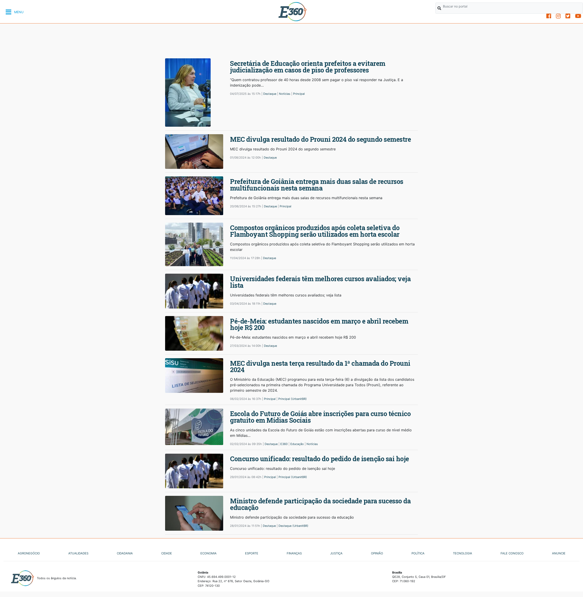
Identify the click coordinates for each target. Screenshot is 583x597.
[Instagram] (558, 16)
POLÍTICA (418, 553)
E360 (284, 444)
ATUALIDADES (78, 553)
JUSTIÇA (336, 553)
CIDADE (166, 553)
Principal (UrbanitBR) (292, 399)
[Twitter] (568, 16)
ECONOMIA (208, 553)
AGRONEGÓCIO (29, 553)
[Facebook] (549, 16)
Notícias (284, 93)
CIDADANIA (125, 553)
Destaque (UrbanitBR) (293, 526)
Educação (297, 444)
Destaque (269, 93)
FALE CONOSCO (512, 553)
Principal (299, 93)
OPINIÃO (377, 553)
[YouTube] (578, 16)
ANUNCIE (558, 553)
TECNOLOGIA (462, 553)
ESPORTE (251, 553)
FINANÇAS (294, 553)
